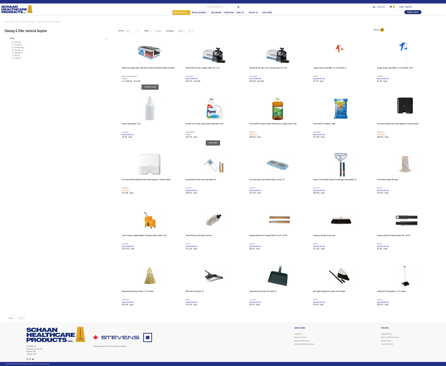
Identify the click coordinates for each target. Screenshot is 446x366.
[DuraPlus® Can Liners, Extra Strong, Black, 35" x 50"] (277, 52)
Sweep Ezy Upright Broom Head (324, 235)
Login (401, 7)
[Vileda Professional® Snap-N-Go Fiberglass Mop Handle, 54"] (341, 164)
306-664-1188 (30, 351)
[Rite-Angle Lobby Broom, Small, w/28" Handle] (341, 276)
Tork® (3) (17, 58)
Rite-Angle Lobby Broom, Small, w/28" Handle (329, 291)
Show (146, 31)
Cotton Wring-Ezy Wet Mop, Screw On (199, 235)
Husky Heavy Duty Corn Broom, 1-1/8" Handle (137, 291)
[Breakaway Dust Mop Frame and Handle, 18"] (214, 164)
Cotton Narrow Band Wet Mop (387, 179)
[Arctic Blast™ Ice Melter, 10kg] (341, 108)
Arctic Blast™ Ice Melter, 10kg (324, 123)
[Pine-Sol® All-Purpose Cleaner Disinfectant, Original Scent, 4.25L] (277, 108)
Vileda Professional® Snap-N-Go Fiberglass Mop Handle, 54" (335, 179)
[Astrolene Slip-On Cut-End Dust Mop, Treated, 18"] (277, 164)
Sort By (121, 31)
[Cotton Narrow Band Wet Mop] (405, 164)
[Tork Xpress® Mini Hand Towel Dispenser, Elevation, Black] (405, 105)
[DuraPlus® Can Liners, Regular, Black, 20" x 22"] (214, 52)
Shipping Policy (386, 334)
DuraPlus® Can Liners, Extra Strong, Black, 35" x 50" (268, 67)
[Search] (239, 7)
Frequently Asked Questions (304, 344)
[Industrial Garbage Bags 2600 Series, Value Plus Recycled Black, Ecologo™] (150, 52)
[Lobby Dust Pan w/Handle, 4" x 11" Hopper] (405, 276)
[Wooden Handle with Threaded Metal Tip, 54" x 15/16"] (277, 220)
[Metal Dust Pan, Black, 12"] (214, 276)
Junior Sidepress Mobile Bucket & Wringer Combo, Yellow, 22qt (144, 235)
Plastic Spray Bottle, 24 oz (131, 123)
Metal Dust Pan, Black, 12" (195, 291)
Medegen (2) (18, 53)
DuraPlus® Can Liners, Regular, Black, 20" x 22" (203, 67)
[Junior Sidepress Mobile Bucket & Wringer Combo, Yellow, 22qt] (150, 220)
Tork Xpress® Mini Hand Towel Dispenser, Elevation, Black (397, 123)
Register (408, 7)
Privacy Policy (386, 341)
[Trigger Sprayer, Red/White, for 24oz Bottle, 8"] (341, 52)
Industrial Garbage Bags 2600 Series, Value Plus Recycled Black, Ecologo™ (148, 67)
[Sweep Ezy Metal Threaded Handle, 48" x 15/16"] (405, 220)
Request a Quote (300, 337)
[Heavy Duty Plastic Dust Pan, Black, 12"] (277, 276)
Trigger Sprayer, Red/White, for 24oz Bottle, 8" (330, 67)
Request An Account (301, 341)
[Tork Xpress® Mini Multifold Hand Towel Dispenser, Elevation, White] (150, 164)
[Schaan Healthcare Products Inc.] (17, 9)
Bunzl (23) (17, 42)
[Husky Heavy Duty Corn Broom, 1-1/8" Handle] (150, 276)
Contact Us (298, 334)
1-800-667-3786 (31, 354)
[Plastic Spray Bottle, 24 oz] (150, 108)
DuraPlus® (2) (19, 47)
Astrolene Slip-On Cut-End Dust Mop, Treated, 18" (267, 179)
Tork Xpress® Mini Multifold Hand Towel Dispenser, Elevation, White (146, 179)
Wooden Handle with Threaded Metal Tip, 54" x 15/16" (268, 235)
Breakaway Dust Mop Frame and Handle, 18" (201, 179)
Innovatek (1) (18, 50)
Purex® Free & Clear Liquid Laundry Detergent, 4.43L (205, 123)
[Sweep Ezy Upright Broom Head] (341, 220)
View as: (377, 30)
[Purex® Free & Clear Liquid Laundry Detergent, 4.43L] (214, 108)
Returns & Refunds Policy (390, 337)
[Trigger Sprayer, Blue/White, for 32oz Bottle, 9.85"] (405, 52)
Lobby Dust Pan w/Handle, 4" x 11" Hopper (391, 291)
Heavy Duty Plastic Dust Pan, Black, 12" (263, 291)
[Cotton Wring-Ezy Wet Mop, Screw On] (214, 220)
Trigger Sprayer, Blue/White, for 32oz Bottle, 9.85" (395, 67)
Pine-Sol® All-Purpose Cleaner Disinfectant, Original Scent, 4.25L (273, 123)
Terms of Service (387, 344)
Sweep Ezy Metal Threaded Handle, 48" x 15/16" (393, 235)
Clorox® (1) (18, 45)
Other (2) (17, 55)
